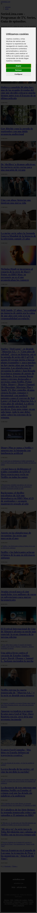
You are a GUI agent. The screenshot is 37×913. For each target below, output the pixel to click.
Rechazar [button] (18, 70)
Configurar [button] (18, 74)
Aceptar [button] (18, 66)
